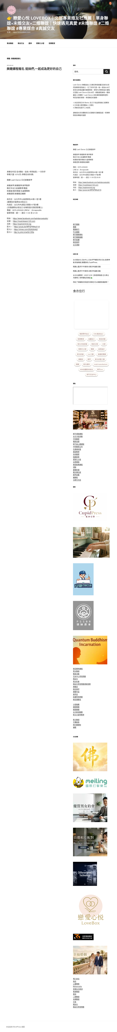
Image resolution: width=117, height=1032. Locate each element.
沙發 (103, 344)
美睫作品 (76, 691)
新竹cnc (100, 369)
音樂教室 (52, 43)
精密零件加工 (84, 334)
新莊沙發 (95, 344)
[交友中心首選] (90, 521)
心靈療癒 (76, 984)
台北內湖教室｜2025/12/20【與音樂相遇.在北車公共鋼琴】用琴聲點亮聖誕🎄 (91, 276)
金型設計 (101, 349)
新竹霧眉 (76, 224)
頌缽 (74, 467)
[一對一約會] (90, 821)
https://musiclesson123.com (24, 221)
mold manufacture (100, 364)
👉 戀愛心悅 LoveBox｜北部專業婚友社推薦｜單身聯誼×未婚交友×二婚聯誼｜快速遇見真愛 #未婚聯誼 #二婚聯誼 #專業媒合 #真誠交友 (58, 23)
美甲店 (75, 694)
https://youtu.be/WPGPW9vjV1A (27, 226)
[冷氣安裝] (83, 594)
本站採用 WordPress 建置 (15, 1027)
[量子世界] (90, 664)
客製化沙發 (40, 43)
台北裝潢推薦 (78, 712)
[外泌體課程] (90, 429)
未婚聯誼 (76, 999)
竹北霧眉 (76, 232)
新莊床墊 (102, 339)
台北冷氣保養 (78, 436)
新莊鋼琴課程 (78, 668)
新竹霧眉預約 (78, 234)
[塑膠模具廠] (85, 885)
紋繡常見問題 (78, 697)
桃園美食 (76, 457)
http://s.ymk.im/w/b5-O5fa (24, 232)
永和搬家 (76, 454)
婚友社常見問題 (78, 684)
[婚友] (91, 927)
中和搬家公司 (78, 446)
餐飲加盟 (76, 441)
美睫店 (80, 359)
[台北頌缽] (83, 629)
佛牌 (92, 349)
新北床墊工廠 (100, 359)
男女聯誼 (76, 671)
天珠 (74, 1002)
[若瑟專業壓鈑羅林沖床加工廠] (83, 939)
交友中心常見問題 (79, 676)
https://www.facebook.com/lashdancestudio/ (30, 218)
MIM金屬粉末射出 (86, 369)
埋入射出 (76, 978)
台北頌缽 (76, 245)
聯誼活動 (76, 674)
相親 (77, 364)
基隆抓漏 (76, 470)
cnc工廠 (91, 354)
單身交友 (21, 43)
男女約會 (76, 681)
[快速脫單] (90, 974)
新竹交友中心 (91, 374)
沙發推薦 (76, 704)
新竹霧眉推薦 (78, 237)
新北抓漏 (80, 354)
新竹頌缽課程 (78, 434)
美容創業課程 (78, 464)
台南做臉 (76, 462)
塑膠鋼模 (76, 707)
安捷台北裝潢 (78, 989)
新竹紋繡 (76, 239)
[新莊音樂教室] (91, 557)
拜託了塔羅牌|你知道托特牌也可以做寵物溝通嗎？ (91, 282)
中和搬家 (76, 439)
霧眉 (74, 227)
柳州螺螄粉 (77, 725)
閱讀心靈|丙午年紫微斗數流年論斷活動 (87, 266)
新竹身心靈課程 (78, 444)
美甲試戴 (76, 475)
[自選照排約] (90, 855)
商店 (74, 981)
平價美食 (76, 722)
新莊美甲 (76, 242)
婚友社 (75, 679)
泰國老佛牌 (102, 354)
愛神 (30, 43)
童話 (74, 994)
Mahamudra (77, 986)
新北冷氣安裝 (82, 344)
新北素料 (86, 364)
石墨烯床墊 (77, 449)
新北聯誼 (76, 719)
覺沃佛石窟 (77, 472)
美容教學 (76, 452)
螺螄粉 (75, 477)
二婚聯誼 (76, 996)
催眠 (74, 727)
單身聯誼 (10, 43)
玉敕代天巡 (77, 480)
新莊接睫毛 (77, 699)
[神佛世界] (90, 770)
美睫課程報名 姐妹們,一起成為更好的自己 (34, 69)
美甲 (89, 359)
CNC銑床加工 (98, 334)
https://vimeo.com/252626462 (26, 229)
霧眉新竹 (76, 229)
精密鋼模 (76, 709)
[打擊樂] (90, 787)
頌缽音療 (87, 684)
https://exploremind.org (22, 224)
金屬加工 (91, 339)
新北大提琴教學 (78, 715)
